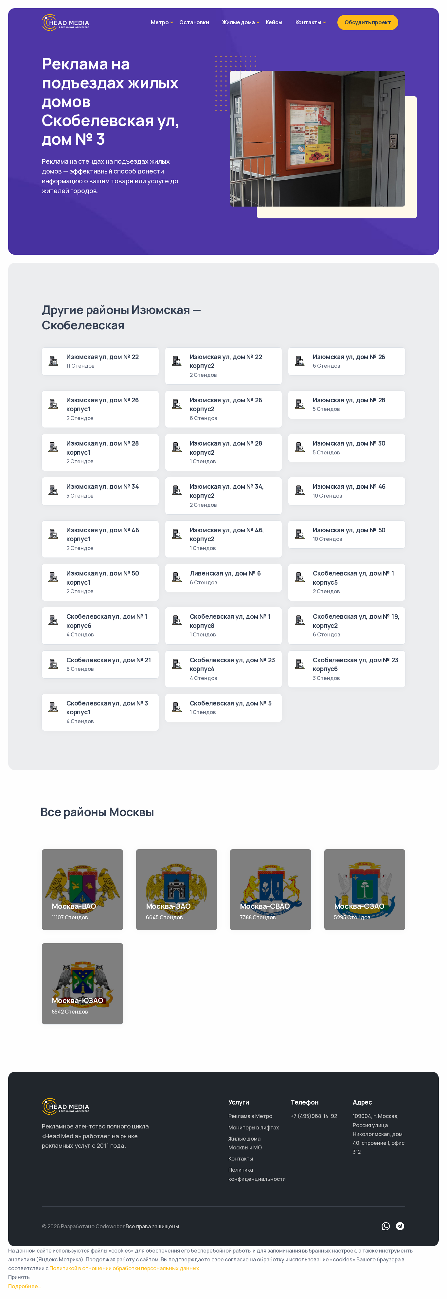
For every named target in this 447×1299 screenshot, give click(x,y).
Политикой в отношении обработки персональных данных (124, 1268)
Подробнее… (24, 1286)
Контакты (308, 22)
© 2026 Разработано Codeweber (83, 1226)
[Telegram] (400, 1226)
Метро (160, 22)
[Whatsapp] (386, 1226)
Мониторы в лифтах (253, 1127)
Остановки (194, 22)
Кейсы (274, 22)
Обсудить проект (368, 22)
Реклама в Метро (250, 1116)
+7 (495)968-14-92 (314, 1116)
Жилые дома (238, 22)
